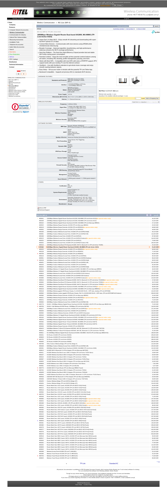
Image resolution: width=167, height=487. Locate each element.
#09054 (41, 420)
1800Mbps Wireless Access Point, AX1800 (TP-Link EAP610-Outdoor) (66, 238)
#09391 (41, 348)
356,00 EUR (154, 427)
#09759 (41, 253)
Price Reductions (15, 54)
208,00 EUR (154, 293)
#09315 (41, 414)
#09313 (41, 387)
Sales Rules (78, 484)
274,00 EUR (154, 394)
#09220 (41, 249)
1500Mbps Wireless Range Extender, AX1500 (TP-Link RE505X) (65, 229)
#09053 (41, 401)
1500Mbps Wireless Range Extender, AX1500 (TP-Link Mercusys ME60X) (67, 225)
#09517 (41, 438)
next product (130, 29)
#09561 (41, 258)
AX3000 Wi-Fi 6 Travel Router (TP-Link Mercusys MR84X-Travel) (65, 368)
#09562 (41, 293)
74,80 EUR (155, 240)
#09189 (41, 236)
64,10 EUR (155, 231)
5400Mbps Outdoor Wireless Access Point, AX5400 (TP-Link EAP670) (66, 308)
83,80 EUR (155, 438)
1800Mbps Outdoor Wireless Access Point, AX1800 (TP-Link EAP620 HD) (67, 234)
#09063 (41, 229)
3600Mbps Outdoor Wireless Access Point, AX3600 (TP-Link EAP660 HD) (67, 302)
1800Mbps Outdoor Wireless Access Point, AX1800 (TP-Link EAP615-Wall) (68, 231)
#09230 (41, 264)
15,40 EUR (155, 374)
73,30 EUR (155, 299)
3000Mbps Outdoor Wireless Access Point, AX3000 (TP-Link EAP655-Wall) (68, 266)
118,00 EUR (154, 315)
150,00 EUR (154, 273)
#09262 (41, 442)
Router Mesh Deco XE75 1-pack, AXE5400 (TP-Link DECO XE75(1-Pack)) (68, 423)
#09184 (41, 317)
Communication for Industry (18, 35)
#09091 (41, 234)
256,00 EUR (154, 425)
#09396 (41, 453)
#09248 (41, 396)
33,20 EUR (155, 220)
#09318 (41, 291)
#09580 (41, 295)
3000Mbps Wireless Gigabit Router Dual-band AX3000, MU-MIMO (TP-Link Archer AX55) (71, 286)
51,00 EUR (155, 247)
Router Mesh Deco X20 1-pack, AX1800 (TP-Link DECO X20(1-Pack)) (66, 396)
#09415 (41, 328)
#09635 (41, 275)
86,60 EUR (155, 405)
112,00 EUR (154, 381)
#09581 (41, 365)
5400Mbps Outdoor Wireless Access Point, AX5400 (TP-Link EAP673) (66, 310)
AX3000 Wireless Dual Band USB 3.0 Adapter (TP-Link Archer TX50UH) (67, 372)
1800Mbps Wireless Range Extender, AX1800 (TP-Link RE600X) (65, 249)
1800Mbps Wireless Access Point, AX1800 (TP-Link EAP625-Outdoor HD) (67, 242)
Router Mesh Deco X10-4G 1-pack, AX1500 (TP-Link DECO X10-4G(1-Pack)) (68, 392)
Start (10, 22)
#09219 (41, 227)
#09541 (41, 324)
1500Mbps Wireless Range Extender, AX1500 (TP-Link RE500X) (65, 227)
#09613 (41, 350)
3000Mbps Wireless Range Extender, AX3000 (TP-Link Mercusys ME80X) (67, 295)
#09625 (41, 458)
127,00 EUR (154, 409)
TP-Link (70, 204)
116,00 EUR (154, 306)
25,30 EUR (155, 245)
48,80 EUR (155, 227)
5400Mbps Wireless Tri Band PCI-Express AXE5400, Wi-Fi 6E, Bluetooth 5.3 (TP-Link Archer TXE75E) (75, 330)
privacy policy (105, 5)
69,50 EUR (155, 260)
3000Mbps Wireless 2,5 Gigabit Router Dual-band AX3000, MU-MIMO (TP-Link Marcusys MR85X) (74, 269)
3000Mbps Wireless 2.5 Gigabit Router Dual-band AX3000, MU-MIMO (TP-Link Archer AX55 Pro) (74, 271)
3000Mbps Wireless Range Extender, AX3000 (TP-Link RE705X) (65, 299)
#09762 (41, 370)
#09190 (41, 231)
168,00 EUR (154, 332)
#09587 (41, 359)
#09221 (41, 297)
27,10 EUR (155, 223)
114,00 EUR (154, 234)
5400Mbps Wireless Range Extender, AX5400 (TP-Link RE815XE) (65, 326)
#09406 (41, 326)
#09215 (41, 238)
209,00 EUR (154, 414)
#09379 (41, 427)
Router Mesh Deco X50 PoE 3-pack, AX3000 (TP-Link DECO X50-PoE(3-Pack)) (69, 416)
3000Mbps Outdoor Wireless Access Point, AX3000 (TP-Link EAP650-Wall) (68, 260)
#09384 (41, 407)
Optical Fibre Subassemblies (18, 37)
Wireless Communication (17, 32)
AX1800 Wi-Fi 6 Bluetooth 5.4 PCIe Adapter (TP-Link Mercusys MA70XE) (67, 350)
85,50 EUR (155, 256)
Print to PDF (42, 208)
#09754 (41, 455)
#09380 (41, 425)
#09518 (41, 436)
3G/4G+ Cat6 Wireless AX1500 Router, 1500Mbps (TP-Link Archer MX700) (68, 306)
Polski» (23, 70)
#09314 (41, 390)
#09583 (41, 392)
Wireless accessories (14, 96)
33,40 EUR (155, 288)
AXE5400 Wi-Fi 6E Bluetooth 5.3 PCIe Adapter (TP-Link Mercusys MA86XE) (68, 376)
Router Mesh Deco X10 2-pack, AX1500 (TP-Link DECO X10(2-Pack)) (66, 387)
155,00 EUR (154, 346)
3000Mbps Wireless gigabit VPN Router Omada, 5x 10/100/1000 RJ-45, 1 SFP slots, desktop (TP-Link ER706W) (78, 291)
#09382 (41, 412)
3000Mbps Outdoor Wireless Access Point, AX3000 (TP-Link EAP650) (66, 256)
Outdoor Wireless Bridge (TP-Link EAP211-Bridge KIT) (62, 381)
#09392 (41, 321)
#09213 (41, 284)
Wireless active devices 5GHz (17, 91)
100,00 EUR (154, 317)
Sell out (12, 57)
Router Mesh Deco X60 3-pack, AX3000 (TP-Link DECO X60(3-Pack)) (66, 420)
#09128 (41, 251)
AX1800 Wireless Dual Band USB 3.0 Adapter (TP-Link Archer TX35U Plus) (68, 359)
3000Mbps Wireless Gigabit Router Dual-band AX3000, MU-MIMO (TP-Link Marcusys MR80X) (73, 288)
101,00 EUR (154, 262)
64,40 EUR (155, 253)
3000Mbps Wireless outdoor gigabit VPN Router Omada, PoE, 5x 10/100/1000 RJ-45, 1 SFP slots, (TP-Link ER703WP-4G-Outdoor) (84, 293)
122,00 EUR (154, 319)
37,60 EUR (155, 280)
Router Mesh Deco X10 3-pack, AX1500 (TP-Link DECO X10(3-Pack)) (66, 390)
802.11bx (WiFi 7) (13, 79)
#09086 (41, 418)
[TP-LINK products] (155, 33)
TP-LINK (50, 31)
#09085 (41, 398)
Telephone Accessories (16, 44)
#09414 (41, 330)
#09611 (41, 332)
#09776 (41, 304)
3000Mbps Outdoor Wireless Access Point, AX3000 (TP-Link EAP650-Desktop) (69, 258)
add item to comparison (140, 102)
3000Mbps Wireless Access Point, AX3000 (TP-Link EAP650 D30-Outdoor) (68, 275)
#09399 (41, 451)
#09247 (41, 354)
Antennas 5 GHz (13, 94)
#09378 (41, 431)
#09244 (41, 315)
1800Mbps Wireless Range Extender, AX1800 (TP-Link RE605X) (65, 251)
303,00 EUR (154, 341)
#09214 (41, 405)
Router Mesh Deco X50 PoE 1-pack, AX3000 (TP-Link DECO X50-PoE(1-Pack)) (69, 412)
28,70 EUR (155, 282)
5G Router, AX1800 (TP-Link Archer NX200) (59, 335)
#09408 (41, 379)
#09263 (41, 444)
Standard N (12, 88)
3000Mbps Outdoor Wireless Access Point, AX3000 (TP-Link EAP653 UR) (67, 262)
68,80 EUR (155, 249)
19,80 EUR (155, 352)
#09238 (41, 260)
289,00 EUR (154, 337)
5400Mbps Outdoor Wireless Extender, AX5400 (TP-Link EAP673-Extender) (68, 313)
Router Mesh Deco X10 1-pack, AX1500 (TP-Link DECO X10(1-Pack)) (66, 385)
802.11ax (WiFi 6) (13, 85)
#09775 (41, 368)
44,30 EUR (155, 218)
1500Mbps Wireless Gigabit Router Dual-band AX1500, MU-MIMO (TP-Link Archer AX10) (71, 218)
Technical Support (44, 210)
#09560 (41, 313)
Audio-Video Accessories (17, 47)
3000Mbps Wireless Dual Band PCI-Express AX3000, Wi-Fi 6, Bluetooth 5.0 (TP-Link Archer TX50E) (75, 282)
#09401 (41, 335)
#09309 (41, 220)
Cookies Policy (88, 484)
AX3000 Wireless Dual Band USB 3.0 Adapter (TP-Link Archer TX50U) (66, 370)
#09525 (41, 225)
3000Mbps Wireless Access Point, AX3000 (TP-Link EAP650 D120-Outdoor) (68, 273)
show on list (141, 29)
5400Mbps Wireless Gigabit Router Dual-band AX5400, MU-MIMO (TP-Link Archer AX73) (71, 319)
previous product (119, 29)
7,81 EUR (155, 363)
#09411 (41, 352)
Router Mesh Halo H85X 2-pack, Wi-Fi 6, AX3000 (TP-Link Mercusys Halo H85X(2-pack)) (71, 447)
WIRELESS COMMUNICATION (16, 77)
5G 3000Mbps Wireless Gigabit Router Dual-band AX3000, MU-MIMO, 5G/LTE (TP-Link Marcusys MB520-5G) (77, 332)
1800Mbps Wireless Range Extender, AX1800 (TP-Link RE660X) (65, 253)
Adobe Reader (114, 470)
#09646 (41, 440)
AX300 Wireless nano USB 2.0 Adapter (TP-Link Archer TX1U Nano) (66, 363)
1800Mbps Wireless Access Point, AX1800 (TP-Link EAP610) (64, 236)
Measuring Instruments (16, 39)
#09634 (41, 273)
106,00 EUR (154, 313)
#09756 (41, 306)
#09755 (41, 339)
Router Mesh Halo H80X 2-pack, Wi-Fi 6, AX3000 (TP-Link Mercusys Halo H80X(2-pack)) (71, 442)
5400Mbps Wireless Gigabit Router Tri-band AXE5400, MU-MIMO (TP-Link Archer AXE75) (72, 321)
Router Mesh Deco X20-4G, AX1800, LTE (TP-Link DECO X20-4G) (65, 403)
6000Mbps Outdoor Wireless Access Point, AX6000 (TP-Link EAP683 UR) (67, 346)
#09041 (41, 218)
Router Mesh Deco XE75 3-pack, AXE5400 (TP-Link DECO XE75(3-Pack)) (68, 427)
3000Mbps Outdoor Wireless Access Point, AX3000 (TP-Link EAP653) (66, 264)
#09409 (41, 372)
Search (12, 49)
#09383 (41, 409)
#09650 (41, 361)
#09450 (41, 310)
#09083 (41, 282)
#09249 (41, 416)
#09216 (41, 256)
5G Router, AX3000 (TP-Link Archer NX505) (59, 339)
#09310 (41, 245)
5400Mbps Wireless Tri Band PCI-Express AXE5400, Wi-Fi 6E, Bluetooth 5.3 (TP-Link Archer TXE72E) (75, 328)
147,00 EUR (154, 398)
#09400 (41, 341)
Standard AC (113, 463)
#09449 (41, 346)
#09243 (41, 271)
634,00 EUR (154, 434)
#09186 (41, 403)
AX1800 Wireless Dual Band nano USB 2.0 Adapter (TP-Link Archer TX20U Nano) (70, 352)
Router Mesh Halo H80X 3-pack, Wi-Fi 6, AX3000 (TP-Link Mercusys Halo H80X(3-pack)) (71, 444)
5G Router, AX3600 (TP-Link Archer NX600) (59, 341)
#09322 (41, 223)
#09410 (41, 357)
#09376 (41, 434)
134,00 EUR (154, 277)
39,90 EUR (155, 379)
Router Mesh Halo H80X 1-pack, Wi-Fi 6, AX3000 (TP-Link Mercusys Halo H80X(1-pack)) (71, 440)
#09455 (41, 381)
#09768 (41, 343)
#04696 (41, 277)
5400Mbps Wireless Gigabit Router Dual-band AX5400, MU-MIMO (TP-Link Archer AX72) (71, 317)
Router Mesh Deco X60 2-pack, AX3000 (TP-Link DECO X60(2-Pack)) (66, 418)
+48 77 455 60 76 (139, 14)
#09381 (41, 423)
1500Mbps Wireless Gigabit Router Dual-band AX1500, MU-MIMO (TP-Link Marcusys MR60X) (73, 223)
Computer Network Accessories (19, 30)
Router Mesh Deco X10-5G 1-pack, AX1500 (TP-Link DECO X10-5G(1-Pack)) (68, 394)
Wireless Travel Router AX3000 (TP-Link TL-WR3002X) (62, 458)
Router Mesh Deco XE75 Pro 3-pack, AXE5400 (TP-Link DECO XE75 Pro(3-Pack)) (70, 434)
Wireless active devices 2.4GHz (17, 90)
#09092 (41, 302)
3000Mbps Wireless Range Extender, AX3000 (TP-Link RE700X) (65, 297)
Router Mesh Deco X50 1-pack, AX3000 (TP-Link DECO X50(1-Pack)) (66, 405)
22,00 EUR (155, 357)
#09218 (41, 288)
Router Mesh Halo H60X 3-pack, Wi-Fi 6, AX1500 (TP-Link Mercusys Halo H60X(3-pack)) (71, 438)
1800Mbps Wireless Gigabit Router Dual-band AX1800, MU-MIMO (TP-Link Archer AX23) (73, 247)
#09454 (41, 383)
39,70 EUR (155, 440)
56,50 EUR (155, 368)
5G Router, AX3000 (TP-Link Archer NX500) (59, 337)
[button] (21, 108)
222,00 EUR (154, 431)
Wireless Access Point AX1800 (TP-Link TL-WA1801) (61, 451)
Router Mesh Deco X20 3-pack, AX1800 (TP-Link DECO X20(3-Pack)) (66, 401)
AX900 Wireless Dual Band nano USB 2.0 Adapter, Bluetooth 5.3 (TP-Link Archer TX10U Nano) (74, 374)
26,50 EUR (155, 284)
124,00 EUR (154, 291)
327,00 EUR (154, 416)
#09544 (41, 374)
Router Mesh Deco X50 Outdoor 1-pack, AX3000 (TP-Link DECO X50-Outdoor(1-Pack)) (71, 409)
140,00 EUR (154, 423)
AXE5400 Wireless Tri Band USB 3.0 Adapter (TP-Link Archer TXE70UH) (67, 379)
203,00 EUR (154, 302)
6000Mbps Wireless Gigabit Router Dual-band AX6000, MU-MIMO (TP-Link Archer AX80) (71, 348)
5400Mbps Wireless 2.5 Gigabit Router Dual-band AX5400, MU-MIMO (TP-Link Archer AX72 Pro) (74, 315)
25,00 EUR (155, 225)
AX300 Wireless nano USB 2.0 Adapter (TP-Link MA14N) (63, 365)
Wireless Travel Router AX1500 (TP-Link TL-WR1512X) (62, 455)
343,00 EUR (154, 420)
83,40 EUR (155, 264)
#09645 (41, 449)
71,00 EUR (155, 251)
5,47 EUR (155, 365)
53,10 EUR (155, 451)
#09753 (41, 394)
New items (13, 52)
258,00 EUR (154, 335)
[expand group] (147, 215)
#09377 (41, 429)
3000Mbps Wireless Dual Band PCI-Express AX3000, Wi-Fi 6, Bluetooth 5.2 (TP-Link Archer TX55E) (75, 284)
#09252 (41, 240)
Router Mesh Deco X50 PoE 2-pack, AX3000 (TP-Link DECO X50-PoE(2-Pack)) (69, 414)
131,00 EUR (154, 308)
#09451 (41, 262)
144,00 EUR (154, 238)
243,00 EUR (154, 418)
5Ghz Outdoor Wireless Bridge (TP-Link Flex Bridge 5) (62, 343)
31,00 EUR (155, 370)
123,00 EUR (154, 343)
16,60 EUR (155, 361)
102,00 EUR (154, 392)
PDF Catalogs (14, 59)
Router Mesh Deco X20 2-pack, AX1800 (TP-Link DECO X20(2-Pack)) (66, 398)
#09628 (41, 363)
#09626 (41, 337)
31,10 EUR (155, 328)
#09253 (41, 266)
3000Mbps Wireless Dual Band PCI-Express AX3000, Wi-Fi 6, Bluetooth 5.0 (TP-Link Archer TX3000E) (75, 280)
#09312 (41, 385)
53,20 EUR (155, 453)
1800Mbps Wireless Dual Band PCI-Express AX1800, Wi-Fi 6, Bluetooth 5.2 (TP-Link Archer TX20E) (75, 245)
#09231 (41, 299)
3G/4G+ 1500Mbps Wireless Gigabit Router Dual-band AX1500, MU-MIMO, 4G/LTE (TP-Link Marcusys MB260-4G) (79, 304)
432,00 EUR (154, 429)
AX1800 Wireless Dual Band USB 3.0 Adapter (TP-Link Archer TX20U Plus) (68, 354)
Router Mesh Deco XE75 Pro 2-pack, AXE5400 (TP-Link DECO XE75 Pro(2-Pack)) (70, 429)
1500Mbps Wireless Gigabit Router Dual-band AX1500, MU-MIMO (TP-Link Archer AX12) (71, 220)
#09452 (41, 242)
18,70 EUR (155, 350)
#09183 (41, 286)
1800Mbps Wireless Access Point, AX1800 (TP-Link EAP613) (64, 240)
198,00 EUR (154, 401)
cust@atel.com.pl (152, 14)
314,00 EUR (154, 407)
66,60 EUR (155, 297)
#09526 (41, 376)
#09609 (41, 447)
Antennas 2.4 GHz (14, 93)
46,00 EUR (155, 269)
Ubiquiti (11, 81)
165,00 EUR (154, 324)
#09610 (41, 269)
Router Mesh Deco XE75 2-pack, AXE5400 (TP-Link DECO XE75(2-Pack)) (68, 425)
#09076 (41, 319)
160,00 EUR (154, 242)
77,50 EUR (155, 442)
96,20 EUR (155, 258)
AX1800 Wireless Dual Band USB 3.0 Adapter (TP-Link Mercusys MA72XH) (68, 361)
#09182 (41, 247)
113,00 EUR (154, 444)
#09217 (41, 308)
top (159, 461)
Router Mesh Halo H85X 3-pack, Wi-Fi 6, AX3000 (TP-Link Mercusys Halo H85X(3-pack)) (71, 449)
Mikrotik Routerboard (14, 82)
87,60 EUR (155, 236)
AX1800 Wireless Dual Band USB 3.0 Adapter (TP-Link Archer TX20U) (66, 357)
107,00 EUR (154, 412)
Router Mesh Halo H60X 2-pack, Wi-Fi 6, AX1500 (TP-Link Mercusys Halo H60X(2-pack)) (71, 436)
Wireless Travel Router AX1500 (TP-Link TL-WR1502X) (62, 453)
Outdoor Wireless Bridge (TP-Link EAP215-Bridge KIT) (62, 383)
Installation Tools (14, 42)
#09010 (41, 280)
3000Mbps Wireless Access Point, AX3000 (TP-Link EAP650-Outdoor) (66, 277)
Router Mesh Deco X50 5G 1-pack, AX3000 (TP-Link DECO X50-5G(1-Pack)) (68, 407)
